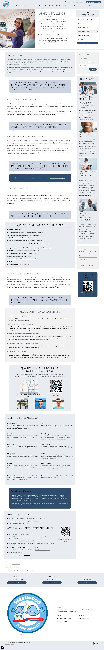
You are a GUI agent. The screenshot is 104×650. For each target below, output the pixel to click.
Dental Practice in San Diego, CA (57, 178)
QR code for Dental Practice (12, 567)
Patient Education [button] (49, 5)
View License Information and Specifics (28, 547)
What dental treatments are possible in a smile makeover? (24, 250)
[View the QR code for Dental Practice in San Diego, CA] (56, 392)
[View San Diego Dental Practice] (17, 48)
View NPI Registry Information (42, 550)
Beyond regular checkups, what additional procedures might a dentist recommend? (30, 248)
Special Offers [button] (73, 5)
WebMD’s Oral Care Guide (19, 523)
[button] (2, 647)
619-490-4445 (18, 504)
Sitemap (12, 644)
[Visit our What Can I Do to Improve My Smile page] (40, 409)
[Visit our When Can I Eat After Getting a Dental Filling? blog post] (88, 93)
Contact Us (87, 582)
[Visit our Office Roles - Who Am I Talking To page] (58, 409)
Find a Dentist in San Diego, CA (87, 62)
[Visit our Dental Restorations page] (22, 409)
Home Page (37, 521)
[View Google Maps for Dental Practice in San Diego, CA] (29, 393)
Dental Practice (16, 564)
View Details (20, 552)
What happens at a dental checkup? (18, 261)
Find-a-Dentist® (21, 150)
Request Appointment (52, 582)
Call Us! (94, 2)
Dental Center (83, 259)
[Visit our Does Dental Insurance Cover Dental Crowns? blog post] (88, 131)
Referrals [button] (35, 5)
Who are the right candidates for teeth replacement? (22, 259)
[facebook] (94, 643)
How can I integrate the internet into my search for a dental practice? (26, 240)
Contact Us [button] (98, 5)
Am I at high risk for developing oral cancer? (20, 256)
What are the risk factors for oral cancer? (19, 264)
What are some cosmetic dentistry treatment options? (22, 253)
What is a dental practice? (15, 229)
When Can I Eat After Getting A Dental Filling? (86, 97)
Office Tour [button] (58, 5)
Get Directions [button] (16, 582)
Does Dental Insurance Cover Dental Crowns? (87, 135)
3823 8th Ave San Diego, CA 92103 (75, 2)
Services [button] (41, 5)
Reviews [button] (66, 5)
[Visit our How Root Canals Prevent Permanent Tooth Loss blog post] (88, 169)
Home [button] (11, 5)
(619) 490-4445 (52, 42)
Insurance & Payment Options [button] (86, 5)
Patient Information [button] (25, 5)
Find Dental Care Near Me (86, 265)
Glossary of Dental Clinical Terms (34, 518)
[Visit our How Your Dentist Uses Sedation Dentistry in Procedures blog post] (88, 210)
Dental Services (84, 58)
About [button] (17, 5)
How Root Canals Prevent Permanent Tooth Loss (88, 174)
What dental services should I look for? (19, 238)
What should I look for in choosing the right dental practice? (24, 235)
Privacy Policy (7, 644)
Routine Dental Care (85, 262)
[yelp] (97, 643)
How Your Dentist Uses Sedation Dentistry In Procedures (85, 216)
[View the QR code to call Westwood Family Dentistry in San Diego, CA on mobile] (88, 290)
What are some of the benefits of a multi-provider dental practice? (26, 232)
